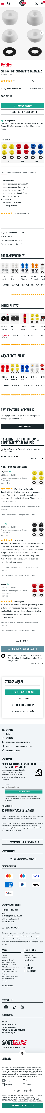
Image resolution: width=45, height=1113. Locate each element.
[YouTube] (22, 1007)
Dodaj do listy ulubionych (24, 112)
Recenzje (25, 641)
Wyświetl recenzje (37, 81)
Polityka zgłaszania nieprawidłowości (14, 1030)
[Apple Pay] (36, 885)
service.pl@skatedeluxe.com (12, 916)
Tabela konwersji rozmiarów (18, 742)
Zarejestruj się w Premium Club (24, 842)
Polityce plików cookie (21, 1101)
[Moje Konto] (36, 3)
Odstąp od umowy (7, 986)
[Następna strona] (42, 458)
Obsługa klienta (13, 751)
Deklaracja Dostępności (9, 1033)
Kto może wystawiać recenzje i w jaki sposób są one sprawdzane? (23, 450)
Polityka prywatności (9, 1025)
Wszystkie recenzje (8, 969)
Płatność (4, 955)
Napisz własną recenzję (25, 649)
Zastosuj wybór (24, 1091)
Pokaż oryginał (6, 480)
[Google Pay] (9, 894)
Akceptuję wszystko (24, 1106)
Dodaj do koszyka (24, 106)
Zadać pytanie (24, 426)
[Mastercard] (9, 877)
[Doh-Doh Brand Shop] (22, 65)
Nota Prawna (7, 1015)
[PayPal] (22, 885)
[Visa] (36, 877)
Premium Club (25, 655)
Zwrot (9, 734)
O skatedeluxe (28, 955)
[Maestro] (22, 877)
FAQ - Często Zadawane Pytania (19, 746)
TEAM (26, 965)
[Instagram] (6, 1007)
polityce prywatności (35, 1101)
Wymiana (9, 738)
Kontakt (4, 981)
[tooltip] (42, 88)
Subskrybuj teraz (24, 792)
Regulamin (5, 1022)
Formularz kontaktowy (10, 910)
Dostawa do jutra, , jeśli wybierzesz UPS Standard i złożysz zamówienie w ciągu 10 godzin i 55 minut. (22, 125)
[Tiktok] (14, 1007)
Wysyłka (9, 730)
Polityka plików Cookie (9, 1027)
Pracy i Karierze (29, 960)
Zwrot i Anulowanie (8, 960)
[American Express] (9, 885)
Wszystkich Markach (30, 958)
